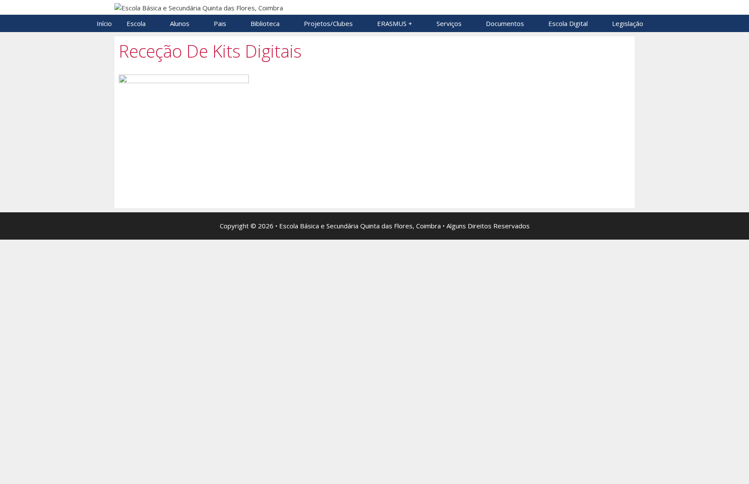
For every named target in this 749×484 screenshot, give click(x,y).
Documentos (505, 23)
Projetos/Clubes (328, 23)
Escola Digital (568, 23)
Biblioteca (265, 23)
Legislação (627, 23)
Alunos (179, 23)
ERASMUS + (394, 23)
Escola (136, 23)
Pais (220, 23)
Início (104, 23)
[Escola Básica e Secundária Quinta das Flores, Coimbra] (198, 7)
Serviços (449, 23)
